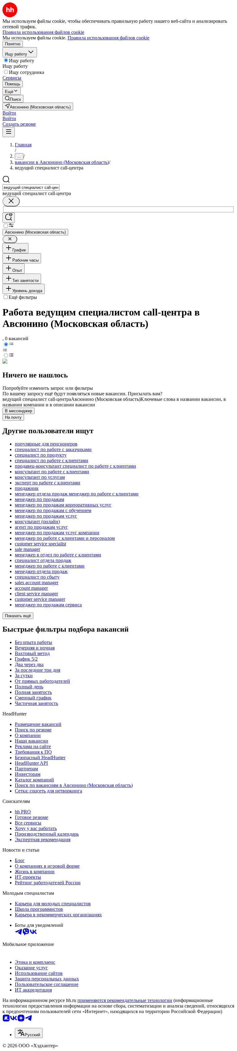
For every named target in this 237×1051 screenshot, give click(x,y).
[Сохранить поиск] (8, 218)
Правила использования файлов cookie (108, 37)
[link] (12, 99)
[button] (9, 113)
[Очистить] (11, 201)
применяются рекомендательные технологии (124, 1000)
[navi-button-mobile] (8, 132)
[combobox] (31, 187)
